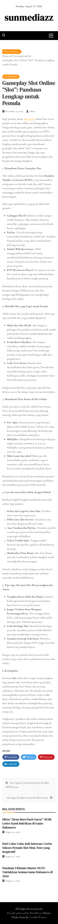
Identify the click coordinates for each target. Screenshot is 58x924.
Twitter (29, 757)
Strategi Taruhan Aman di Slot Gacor (27, 797)
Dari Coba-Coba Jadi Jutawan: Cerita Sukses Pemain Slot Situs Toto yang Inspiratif (27, 848)
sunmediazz (29, 17)
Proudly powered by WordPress (24, 913)
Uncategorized (11, 76)
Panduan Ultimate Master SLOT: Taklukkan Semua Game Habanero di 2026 (27, 872)
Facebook (11, 757)
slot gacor (29, 119)
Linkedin (12, 764)
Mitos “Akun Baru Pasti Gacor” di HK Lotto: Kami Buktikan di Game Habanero (27, 823)
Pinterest (47, 757)
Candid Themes (37, 917)
